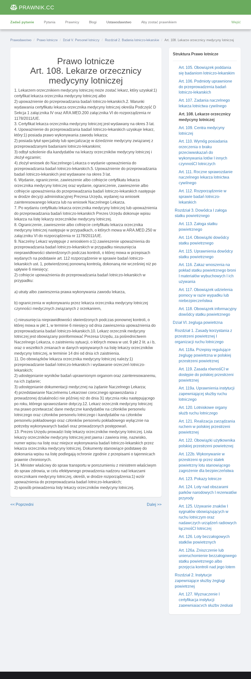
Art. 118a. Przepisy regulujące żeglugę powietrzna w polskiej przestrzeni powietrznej (205, 355)
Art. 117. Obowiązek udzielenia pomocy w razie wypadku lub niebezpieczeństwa (206, 295)
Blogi (93, 22)
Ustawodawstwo (118, 22)
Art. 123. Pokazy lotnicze (200, 479)
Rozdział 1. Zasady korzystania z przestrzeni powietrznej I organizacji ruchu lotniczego (203, 336)
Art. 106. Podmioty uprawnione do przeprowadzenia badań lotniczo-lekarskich (205, 87)
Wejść (236, 22)
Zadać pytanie (22, 22)
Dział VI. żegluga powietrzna (198, 322)
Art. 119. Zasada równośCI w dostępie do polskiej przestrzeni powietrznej (206, 374)
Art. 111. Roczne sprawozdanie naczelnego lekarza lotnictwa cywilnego (206, 177)
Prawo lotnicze (47, 40)
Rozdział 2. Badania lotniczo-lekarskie (132, 40)
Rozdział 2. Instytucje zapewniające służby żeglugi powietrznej (200, 580)
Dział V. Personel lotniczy (81, 40)
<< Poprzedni (22, 504)
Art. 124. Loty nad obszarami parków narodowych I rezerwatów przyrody (208, 492)
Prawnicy (72, 22)
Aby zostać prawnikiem (159, 22)
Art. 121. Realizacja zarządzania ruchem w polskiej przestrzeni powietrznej (207, 427)
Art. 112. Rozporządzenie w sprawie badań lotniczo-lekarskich (202, 196)
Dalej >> (154, 504)
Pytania (49, 22)
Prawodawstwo (20, 40)
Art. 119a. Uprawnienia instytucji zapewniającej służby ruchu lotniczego (207, 393)
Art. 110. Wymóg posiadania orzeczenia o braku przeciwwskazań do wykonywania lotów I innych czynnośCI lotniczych (203, 152)
